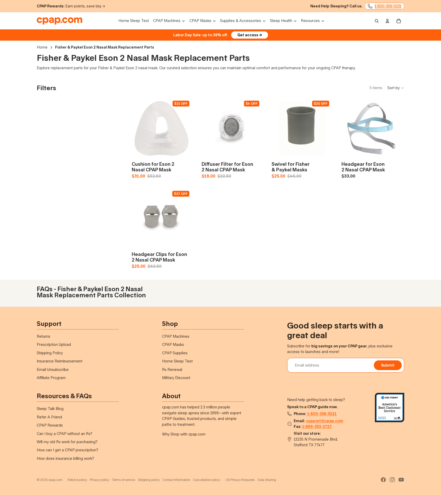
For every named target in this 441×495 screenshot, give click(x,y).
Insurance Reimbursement (59, 361)
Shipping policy (149, 480)
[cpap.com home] (59, 21)
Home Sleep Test (177, 361)
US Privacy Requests (240, 480)
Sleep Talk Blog (50, 408)
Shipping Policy (50, 353)
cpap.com (55, 480)
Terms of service (123, 480)
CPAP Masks (173, 344)
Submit (388, 365)
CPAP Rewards (50, 425)
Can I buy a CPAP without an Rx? (64, 433)
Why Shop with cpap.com (183, 434)
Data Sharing (267, 480)
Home (42, 47)
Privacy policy (99, 480)
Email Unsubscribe (53, 369)
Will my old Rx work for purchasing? (67, 442)
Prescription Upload (54, 344)
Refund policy (77, 480)
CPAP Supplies (175, 353)
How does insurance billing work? (65, 458)
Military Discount (176, 377)
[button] (395, 87)
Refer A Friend (49, 417)
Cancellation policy (206, 480)
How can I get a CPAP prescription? (67, 450)
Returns (43, 336)
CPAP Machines (175, 336)
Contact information (176, 480)
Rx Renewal (172, 369)
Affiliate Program (51, 377)
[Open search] (376, 21)
